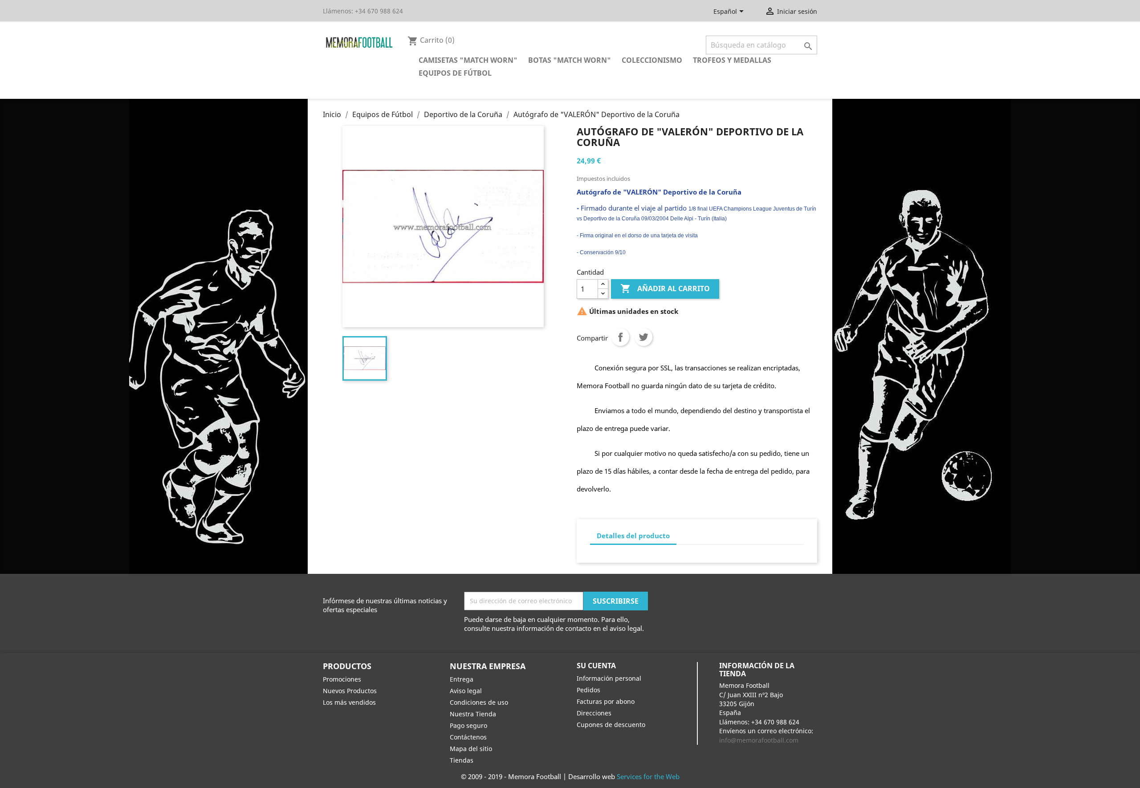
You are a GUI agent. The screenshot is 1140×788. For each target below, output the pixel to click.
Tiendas (461, 760)
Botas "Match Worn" (569, 60)
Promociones (342, 679)
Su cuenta (596, 665)
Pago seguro (468, 725)
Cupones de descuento (611, 724)
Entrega (461, 679)
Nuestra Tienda (473, 714)
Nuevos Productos (350, 690)
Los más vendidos (349, 702)
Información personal (609, 678)
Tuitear (643, 337)
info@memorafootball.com (758, 740)
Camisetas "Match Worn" (468, 60)
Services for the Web (648, 776)
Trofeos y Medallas (732, 60)
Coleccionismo (652, 60)
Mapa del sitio (471, 748)
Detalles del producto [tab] (633, 535)
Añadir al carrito (665, 288)
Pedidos (588, 690)
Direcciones (594, 713)
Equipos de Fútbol (455, 73)
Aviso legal (466, 690)
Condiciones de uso (479, 702)
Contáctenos (468, 737)
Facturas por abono (606, 701)
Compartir (620, 337)
